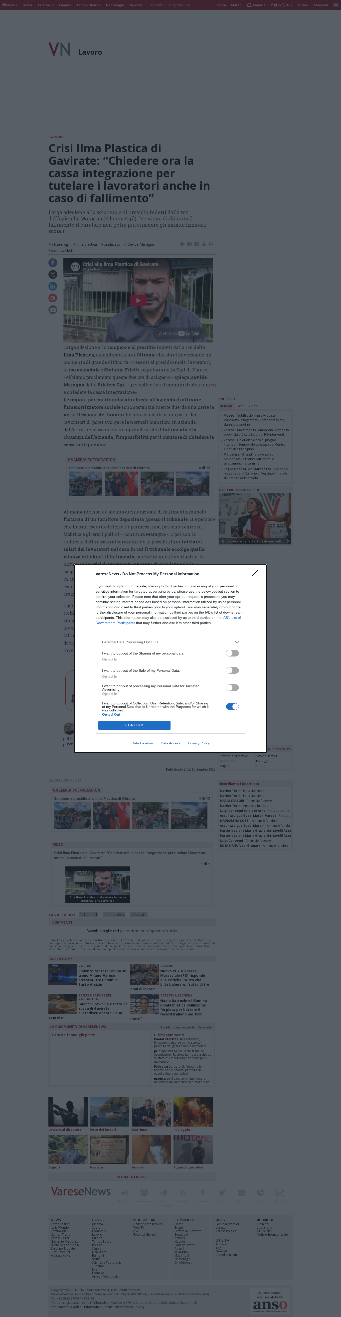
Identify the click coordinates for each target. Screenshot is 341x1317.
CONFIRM (134, 725)
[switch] (232, 653)
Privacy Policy (199, 743)
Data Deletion (142, 743)
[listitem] (170, 642)
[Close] (257, 574)
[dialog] (170, 659)
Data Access (170, 743)
